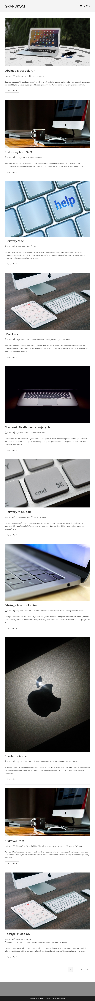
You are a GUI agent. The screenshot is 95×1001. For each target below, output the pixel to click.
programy (71, 611)
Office (44, 611)
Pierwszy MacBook (18, 512)
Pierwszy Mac (14, 241)
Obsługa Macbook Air (20, 70)
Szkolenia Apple (16, 756)
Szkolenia (40, 76)
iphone (45, 761)
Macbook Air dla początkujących (27, 427)
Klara (9, 76)
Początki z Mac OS (17, 934)
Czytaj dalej (13, 91)
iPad (39, 761)
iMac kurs (11, 334)
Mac (33, 76)
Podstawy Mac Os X (18, 152)
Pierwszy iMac (15, 840)
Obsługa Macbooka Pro (21, 605)
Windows (79, 846)
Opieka (41, 340)
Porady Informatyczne (54, 340)
